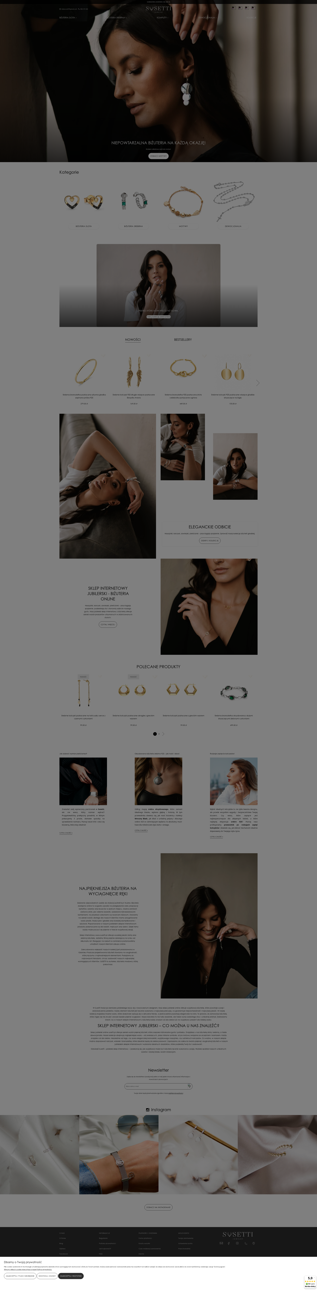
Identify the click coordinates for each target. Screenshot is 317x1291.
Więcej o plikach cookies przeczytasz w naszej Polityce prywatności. (28, 1269)
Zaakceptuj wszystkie (71, 1276)
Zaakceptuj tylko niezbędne (20, 1276)
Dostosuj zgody (47, 1276)
